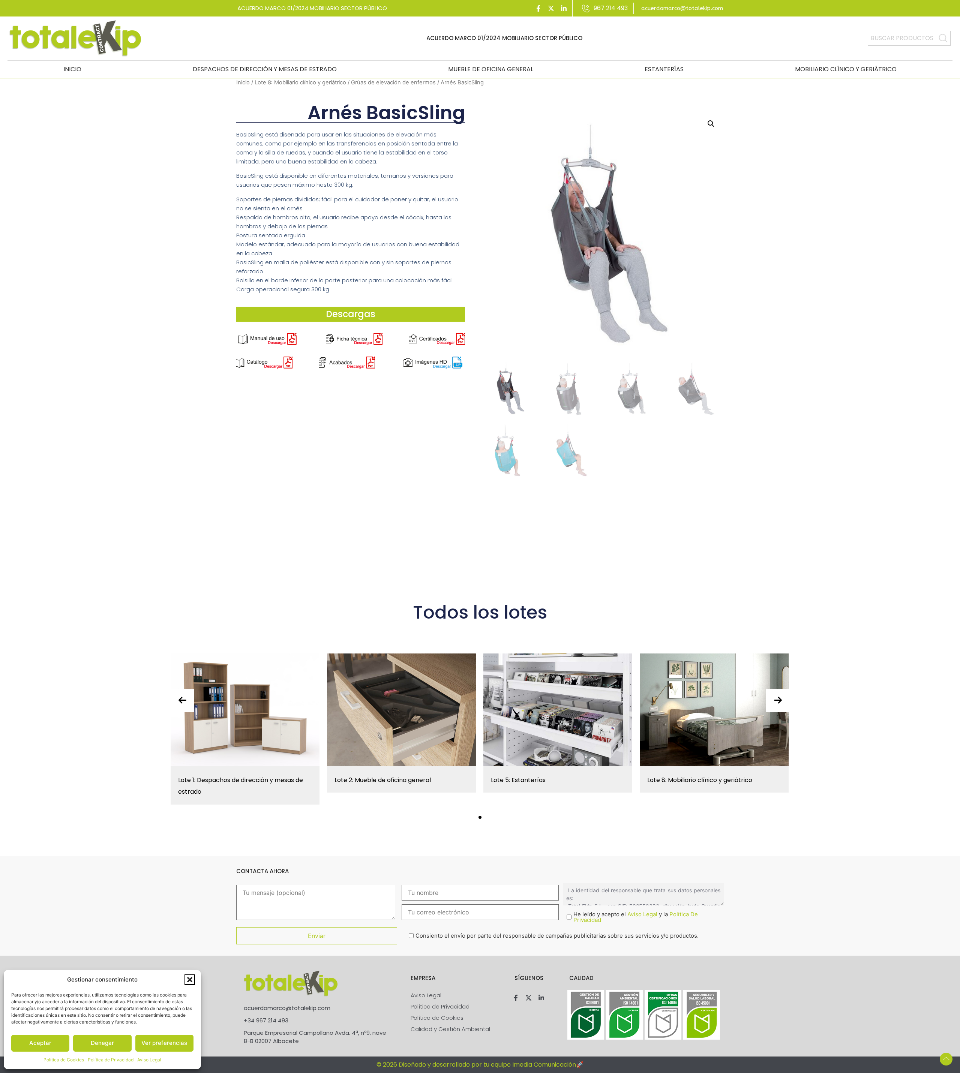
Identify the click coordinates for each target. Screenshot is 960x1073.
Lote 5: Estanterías (518, 780)
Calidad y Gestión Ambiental (450, 1029)
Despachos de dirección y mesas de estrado (265, 69)
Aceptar (40, 1042)
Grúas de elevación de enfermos (393, 82)
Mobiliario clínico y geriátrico (846, 69)
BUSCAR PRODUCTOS (902, 38)
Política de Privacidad (111, 1060)
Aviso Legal (149, 1060)
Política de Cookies (64, 1060)
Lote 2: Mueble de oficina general (382, 780)
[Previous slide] (182, 700)
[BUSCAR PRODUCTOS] (943, 38)
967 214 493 (611, 8)
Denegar (102, 1042)
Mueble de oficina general (490, 69)
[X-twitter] (551, 8)
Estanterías (664, 69)
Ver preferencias (164, 1042)
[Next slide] (777, 700)
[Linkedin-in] (564, 8)
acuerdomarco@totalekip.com (682, 8)
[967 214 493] (586, 8)
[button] (190, 979)
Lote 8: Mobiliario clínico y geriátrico (300, 82)
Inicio (72, 69)
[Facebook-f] (538, 8)
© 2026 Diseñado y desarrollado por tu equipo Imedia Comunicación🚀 (480, 1064)
